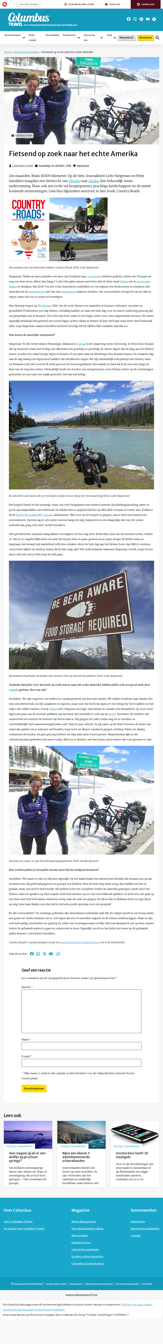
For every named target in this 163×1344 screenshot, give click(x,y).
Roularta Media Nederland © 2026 (81, 1295)
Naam (26, 1039)
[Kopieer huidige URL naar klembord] (58, 954)
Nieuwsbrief (126, 37)
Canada (13, 689)
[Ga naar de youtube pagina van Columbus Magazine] (148, 19)
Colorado (47, 514)
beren (112, 714)
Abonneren (145, 37)
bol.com (96, 942)
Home (7, 52)
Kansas (81, 343)
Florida (74, 181)
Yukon (53, 708)
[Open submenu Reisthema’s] (78, 37)
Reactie (27, 987)
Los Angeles (94, 276)
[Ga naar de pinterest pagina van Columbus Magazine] (141, 19)
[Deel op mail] (51, 954)
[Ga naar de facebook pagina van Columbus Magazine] (129, 19)
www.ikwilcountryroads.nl (75, 942)
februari (46, 305)
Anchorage (143, 281)
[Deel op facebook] (32, 954)
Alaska (94, 181)
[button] (146, 4)
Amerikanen (36, 291)
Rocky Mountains (27, 514)
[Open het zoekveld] (157, 38)
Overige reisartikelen (27, 52)
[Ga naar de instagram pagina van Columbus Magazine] (135, 19)
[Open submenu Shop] (115, 37)
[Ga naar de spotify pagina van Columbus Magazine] (154, 19)
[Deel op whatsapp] (38, 954)
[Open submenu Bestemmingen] (23, 37)
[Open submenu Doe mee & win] (101, 37)
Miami (124, 281)
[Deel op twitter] (44, 954)
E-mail (27, 1056)
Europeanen (68, 291)
